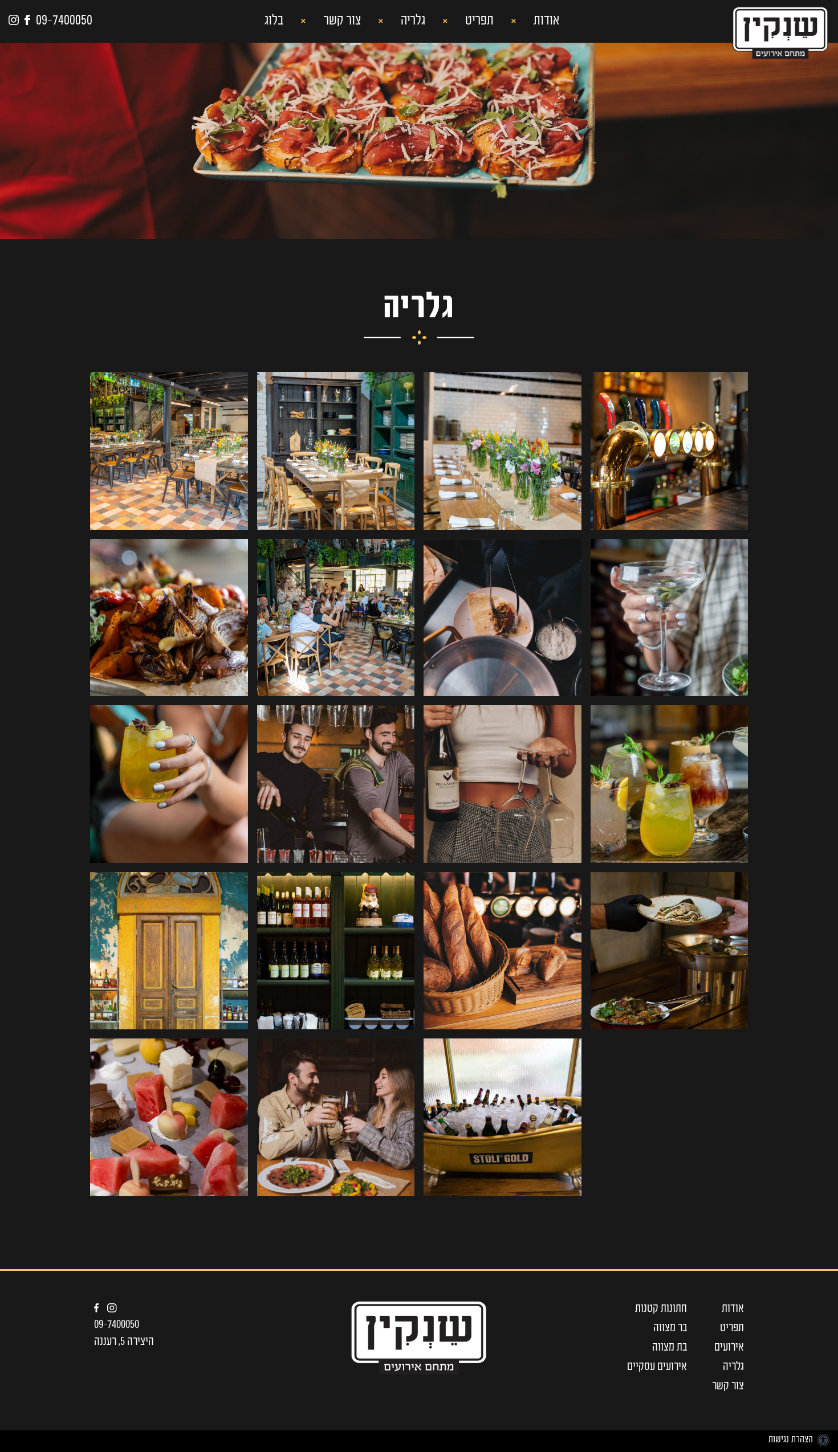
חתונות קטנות (661, 1309)
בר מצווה (670, 1328)
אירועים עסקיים (657, 1367)
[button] (412, 21)
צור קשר (340, 21)
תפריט (478, 21)
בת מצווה (669, 1347)
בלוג (274, 21)
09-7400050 (116, 1325)
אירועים (729, 1347)
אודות (545, 21)
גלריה (411, 21)
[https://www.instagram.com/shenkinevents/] (116, 1307)
